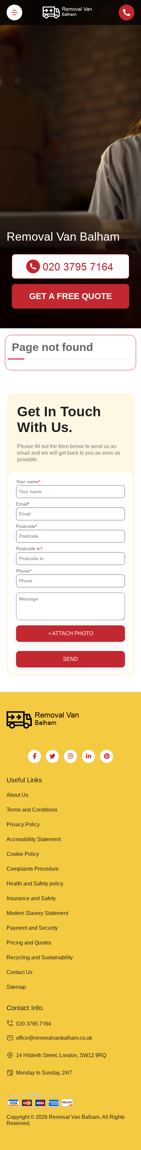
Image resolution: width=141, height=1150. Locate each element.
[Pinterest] (106, 756)
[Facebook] (34, 756)
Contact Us (19, 972)
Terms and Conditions (32, 810)
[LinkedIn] (88, 756)
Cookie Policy (23, 854)
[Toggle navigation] (14, 12)
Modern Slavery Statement (37, 913)
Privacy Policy (23, 824)
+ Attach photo (70, 633)
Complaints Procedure (33, 869)
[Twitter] (52, 756)
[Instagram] (70, 756)
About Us (17, 795)
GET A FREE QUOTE (70, 296)
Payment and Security (32, 928)
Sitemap (16, 987)
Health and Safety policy (35, 883)
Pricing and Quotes (29, 942)
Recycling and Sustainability (40, 957)
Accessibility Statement (34, 839)
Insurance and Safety (31, 898)
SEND (70, 659)
